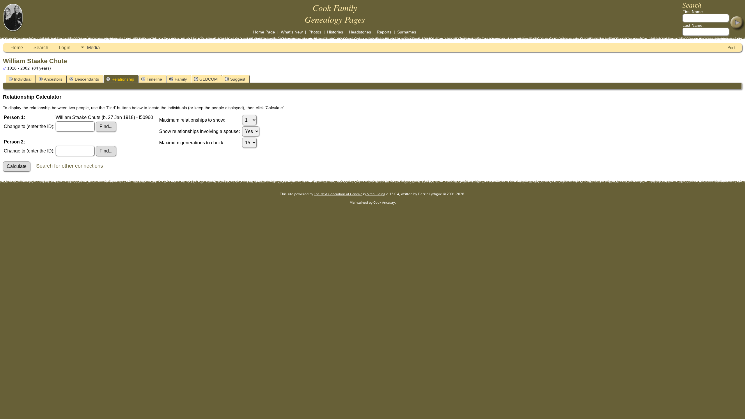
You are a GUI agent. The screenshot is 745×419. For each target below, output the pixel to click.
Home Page (264, 32)
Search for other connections (69, 166)
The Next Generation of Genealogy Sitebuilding (349, 194)
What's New (292, 32)
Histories (335, 32)
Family (181, 79)
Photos (314, 32)
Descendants (87, 79)
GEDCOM (208, 79)
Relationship (122, 79)
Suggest (237, 79)
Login (64, 47)
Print (731, 47)
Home (16, 47)
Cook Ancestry (384, 202)
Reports (384, 32)
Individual (22, 79)
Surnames (406, 32)
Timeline (154, 79)
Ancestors (53, 79)
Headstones (360, 32)
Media (93, 47)
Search (40, 47)
